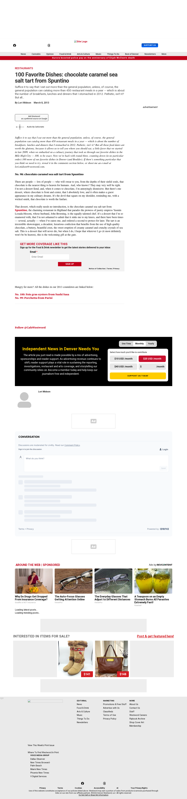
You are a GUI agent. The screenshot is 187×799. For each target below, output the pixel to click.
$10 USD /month (123, 358)
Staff (131, 711)
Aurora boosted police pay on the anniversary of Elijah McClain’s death (93, 58)
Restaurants (24, 68)
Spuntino (21, 210)
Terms (109, 269)
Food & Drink (65, 54)
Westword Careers (138, 715)
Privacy (116, 269)
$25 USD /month (152, 358)
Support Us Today (137, 376)
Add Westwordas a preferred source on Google (34, 117)
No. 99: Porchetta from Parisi (33, 298)
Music (98, 54)
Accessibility (99, 788)
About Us (133, 704)
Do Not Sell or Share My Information (93, 795)
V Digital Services (38, 776)
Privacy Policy (109, 719)
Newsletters (150, 54)
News (23, 54)
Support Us (150, 45)
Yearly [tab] (151, 343)
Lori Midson (24, 102)
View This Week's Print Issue (41, 745)
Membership (135, 726)
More (164, 54)
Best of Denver (132, 54)
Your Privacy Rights (139, 788)
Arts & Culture (83, 54)
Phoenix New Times (39, 773)
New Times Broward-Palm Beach (40, 764)
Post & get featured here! (155, 636)
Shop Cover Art (136, 722)
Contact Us (134, 708)
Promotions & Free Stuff (115, 704)
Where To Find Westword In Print (43, 752)
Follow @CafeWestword (30, 327)
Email (33, 252)
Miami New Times (38, 769)
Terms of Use (109, 715)
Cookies (78, 788)
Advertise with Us (111, 708)
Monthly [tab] (139, 343)
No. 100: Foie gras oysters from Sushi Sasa (42, 294)
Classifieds (108, 711)
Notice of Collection (97, 269)
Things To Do (113, 54)
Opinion (50, 54)
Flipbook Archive (137, 719)
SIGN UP (69, 264)
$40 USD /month (123, 366)
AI (117, 788)
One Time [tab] (126, 343)
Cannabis (36, 54)
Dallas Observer (37, 759)
